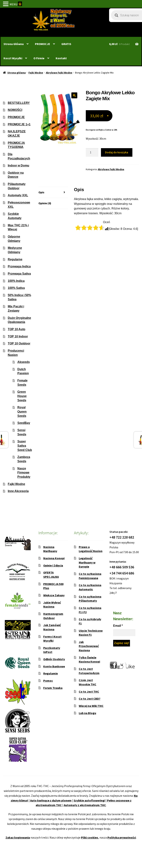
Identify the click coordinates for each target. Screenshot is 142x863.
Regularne (15, 259)
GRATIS (66, 44)
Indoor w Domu (18, 165)
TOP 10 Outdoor (19, 343)
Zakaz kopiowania (18, 837)
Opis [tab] (41, 192)
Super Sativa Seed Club (24, 445)
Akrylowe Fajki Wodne (59, 72)
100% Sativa (16, 287)
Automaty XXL (18, 195)
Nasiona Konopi (54, 558)
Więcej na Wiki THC (91, 706)
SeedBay (23, 422)
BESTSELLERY (19, 102)
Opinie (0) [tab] (44, 203)
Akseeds (23, 362)
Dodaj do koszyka (116, 152)
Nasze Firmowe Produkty (23, 472)
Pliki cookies (89, 837)
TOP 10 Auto (16, 329)
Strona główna (16, 72)
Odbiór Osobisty (54, 659)
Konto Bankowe (54, 666)
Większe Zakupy (54, 595)
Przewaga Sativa (19, 273)
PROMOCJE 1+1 (19, 124)
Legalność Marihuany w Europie (87, 562)
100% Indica (16, 280)
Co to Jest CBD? (89, 698)
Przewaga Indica (19, 266)
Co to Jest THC (89, 691)
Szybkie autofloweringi (89, 800)
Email (118, 625)
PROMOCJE (42, 44)
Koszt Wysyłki (13, 58)
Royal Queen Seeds (22, 411)
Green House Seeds (22, 396)
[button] (74, 95)
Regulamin (50, 673)
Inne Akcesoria (18, 491)
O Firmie (38, 58)
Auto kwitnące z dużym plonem (51, 800)
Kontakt (61, 58)
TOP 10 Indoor (18, 336)
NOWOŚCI (15, 109)
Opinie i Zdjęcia (53, 565)
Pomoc (48, 680)
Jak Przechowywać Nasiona (89, 646)
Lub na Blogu (87, 713)
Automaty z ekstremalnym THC (85, 805)
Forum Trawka (52, 688)
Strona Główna (14, 44)
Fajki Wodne (35, 72)
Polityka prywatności (121, 837)
